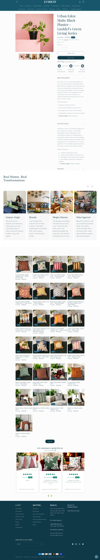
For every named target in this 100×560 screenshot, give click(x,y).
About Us (35, 508)
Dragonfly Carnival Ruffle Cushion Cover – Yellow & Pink (58, 329)
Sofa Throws (18, 519)
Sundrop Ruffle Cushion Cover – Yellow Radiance (41, 302)
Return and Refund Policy (39, 519)
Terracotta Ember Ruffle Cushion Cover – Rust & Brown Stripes (22, 276)
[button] (17, 1)
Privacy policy (34, 556)
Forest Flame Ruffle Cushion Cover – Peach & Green (75, 275)
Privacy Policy (36, 516)
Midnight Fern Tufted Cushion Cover (41, 408)
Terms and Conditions (38, 514)
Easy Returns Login (73, 510)
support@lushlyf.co (56, 524)
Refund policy (27, 556)
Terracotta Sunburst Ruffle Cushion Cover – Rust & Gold (23, 302)
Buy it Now (71, 57)
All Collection (18, 527)
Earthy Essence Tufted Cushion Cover (23, 408)
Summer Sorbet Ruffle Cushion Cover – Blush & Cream (75, 356)
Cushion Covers (19, 514)
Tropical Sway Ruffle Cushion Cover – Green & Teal (41, 275)
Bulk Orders (36, 511)
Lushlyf (20, 556)
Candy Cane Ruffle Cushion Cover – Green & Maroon (57, 275)
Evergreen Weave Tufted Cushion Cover (56, 408)
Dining (17, 522)
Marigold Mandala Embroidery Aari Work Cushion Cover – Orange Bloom (75, 303)
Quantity (59, 44)
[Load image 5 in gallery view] (47, 56)
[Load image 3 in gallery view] (34, 56)
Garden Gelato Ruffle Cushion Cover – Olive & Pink (75, 329)
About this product (63, 78)
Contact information (60, 556)
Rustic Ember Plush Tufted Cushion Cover (40, 383)
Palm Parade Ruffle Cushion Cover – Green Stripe (23, 383)
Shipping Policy (37, 522)
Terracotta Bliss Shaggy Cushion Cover (73, 383)
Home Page (18, 508)
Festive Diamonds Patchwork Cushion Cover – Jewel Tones (23, 329)
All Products (18, 511)
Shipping (66, 39)
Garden (17, 524)
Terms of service (42, 556)
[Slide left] (17, 56)
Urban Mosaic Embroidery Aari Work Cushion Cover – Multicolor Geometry (41, 330)
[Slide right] (51, 56)
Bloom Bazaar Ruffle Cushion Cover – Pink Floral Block (58, 302)
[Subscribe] (41, 544)
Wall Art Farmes (19, 516)
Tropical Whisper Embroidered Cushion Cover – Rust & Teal (41, 356)
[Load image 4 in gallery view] (41, 56)
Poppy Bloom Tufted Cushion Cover (58, 383)
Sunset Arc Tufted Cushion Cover (22, 434)
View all (50, 441)
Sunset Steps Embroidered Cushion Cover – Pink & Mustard (22, 357)
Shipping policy (51, 556)
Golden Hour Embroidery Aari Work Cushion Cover (58, 356)
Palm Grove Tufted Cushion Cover (74, 408)
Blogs (34, 524)
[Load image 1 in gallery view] (22, 56)
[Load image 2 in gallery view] (28, 56)
